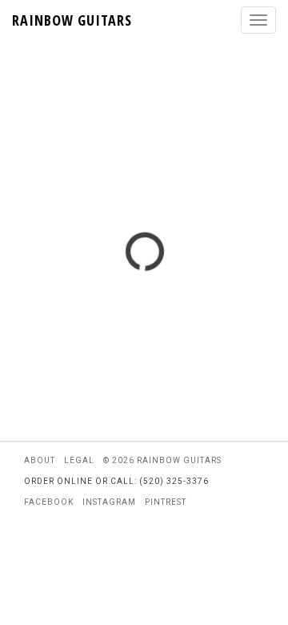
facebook (49, 502)
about (39, 460)
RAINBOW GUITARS (72, 20)
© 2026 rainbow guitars (162, 460)
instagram (109, 502)
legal (79, 460)
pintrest (165, 502)
